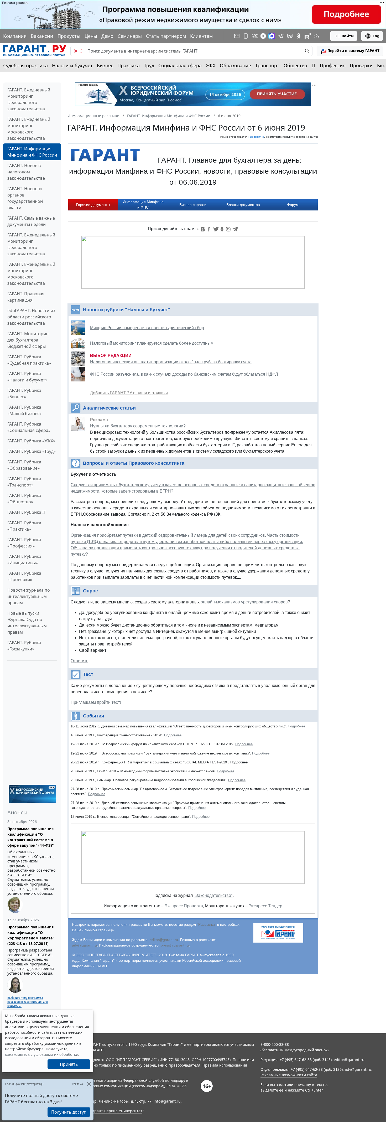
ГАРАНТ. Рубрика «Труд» (31, 451)
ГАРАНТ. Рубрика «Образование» (24, 465)
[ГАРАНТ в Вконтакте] (255, 36)
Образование (235, 65)
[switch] (78, 51)
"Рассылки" (206, 924)
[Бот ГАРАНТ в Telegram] (290, 36)
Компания (15, 36)
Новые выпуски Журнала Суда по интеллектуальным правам (27, 622)
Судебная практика (25, 65)
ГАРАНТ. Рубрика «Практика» (24, 526)
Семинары (130, 36)
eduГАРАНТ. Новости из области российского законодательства (31, 317)
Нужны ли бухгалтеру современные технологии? (138, 426)
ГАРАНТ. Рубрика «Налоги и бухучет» (27, 377)
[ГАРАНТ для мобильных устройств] (246, 36)
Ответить (79, 661)
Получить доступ (68, 1112)
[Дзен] (263, 36)
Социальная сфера (180, 65)
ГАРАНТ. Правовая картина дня (25, 297)
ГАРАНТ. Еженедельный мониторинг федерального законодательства (31, 244)
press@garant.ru (175, 945)
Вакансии (42, 36)
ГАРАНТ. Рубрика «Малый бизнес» (24, 410)
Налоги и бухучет (72, 65)
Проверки (361, 65)
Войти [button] (348, 35)
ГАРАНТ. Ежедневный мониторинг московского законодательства (28, 128)
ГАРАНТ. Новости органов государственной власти (25, 198)
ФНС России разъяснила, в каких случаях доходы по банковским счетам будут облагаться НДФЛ (184, 374)
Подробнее (296, 726)
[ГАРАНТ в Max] (271, 36)
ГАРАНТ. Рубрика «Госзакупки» (24, 646)
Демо (107, 36)
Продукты (69, 36)
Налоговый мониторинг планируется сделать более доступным (151, 343)
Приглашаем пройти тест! (96, 702)
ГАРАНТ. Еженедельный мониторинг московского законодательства (31, 273)
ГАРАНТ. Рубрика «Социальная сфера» (28, 427)
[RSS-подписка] (317, 36)
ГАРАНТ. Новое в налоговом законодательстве (26, 172)
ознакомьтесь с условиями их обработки (41, 1054)
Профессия (333, 65)
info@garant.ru (167, 1101)
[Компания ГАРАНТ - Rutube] (308, 36)
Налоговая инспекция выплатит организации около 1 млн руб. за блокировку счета (171, 362)
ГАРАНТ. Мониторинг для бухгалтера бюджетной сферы (28, 340)
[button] (350, 51)
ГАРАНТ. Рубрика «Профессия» (24, 543)
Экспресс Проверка (183, 906)
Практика (128, 65)
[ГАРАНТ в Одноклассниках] (299, 36)
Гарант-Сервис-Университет (116, 1110)
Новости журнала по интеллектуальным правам (28, 596)
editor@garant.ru (164, 940)
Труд (149, 65)
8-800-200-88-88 (274, 1044)
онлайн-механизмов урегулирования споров (244, 602)
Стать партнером (166, 36)
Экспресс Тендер (265, 906)
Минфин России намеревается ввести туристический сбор (147, 327)
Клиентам (201, 36)
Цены (91, 36)
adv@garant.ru (84, 945)
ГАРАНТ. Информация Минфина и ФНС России (32, 152)
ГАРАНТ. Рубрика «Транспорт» (24, 482)
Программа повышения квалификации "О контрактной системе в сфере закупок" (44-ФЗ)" (30, 837)
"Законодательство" (213, 895)
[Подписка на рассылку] (237, 36)
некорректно (256, 136)
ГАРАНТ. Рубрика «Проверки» (24, 576)
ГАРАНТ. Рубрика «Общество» (24, 499)
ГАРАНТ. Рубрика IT (26, 512)
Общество (295, 65)
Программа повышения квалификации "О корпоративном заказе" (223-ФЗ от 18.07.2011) (30, 935)
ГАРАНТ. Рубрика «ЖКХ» (31, 441)
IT (313, 65)
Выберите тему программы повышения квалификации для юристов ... (27, 1001)
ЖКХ (211, 65)
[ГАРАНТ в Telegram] (281, 36)
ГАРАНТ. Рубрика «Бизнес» (24, 393)
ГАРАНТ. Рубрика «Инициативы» (24, 560)
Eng (376, 35)
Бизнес (105, 65)
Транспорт (267, 65)
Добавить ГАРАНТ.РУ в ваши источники (129, 393)
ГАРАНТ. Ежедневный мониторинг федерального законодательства (28, 99)
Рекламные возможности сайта (288, 1074)
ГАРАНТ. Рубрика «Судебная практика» (29, 360)
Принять (69, 1064)
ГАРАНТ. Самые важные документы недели (31, 221)
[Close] (89, 1084)
